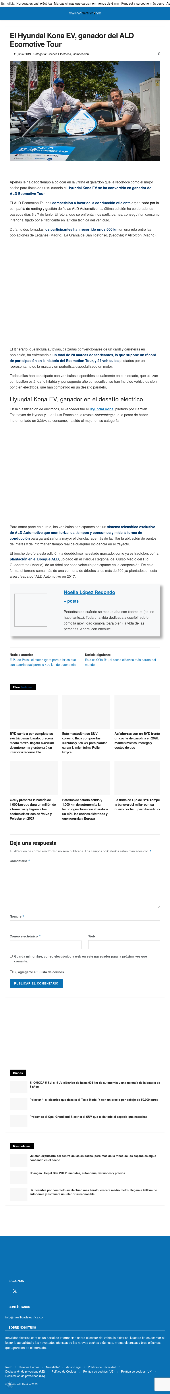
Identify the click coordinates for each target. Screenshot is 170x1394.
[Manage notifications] (9, 1384)
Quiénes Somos (29, 1367)
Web (91, 936)
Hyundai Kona (102, 408)
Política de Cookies (64, 1371)
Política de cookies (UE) (98, 1371)
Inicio (8, 1367)
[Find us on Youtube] (37, 1291)
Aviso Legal (73, 1367)
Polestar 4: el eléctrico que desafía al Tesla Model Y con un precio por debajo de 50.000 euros (94, 1099)
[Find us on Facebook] (6, 1291)
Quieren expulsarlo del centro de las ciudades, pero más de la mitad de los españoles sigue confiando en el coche (93, 1158)
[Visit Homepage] (85, 13)
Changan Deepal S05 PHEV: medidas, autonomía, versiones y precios (77, 1173)
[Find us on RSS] (30, 1291)
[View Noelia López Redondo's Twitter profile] (55, 610)
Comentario (20, 861)
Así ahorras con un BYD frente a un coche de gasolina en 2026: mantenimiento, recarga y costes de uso (138, 740)
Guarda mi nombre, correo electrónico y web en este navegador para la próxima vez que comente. (80, 958)
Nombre (17, 916)
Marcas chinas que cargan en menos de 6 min (86, 3)
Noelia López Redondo (89, 592)
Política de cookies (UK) (136, 1371)
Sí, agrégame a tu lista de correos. (39, 972)
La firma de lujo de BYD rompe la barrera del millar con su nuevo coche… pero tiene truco (137, 804)
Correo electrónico (25, 936)
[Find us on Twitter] (15, 1291)
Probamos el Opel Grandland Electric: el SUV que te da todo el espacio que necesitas (88, 1116)
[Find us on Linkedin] (45, 1291)
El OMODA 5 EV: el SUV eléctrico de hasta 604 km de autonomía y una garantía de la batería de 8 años (95, 1084)
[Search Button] (163, 13)
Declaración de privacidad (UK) (25, 1375)
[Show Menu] (7, 13)
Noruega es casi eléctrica (34, 3)
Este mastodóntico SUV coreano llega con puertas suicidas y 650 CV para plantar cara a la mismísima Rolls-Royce (84, 742)
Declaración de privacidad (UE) (25, 1371)
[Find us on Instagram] (22, 1291)
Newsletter (53, 1367)
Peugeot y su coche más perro (142, 3)
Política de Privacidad (102, 1367)
